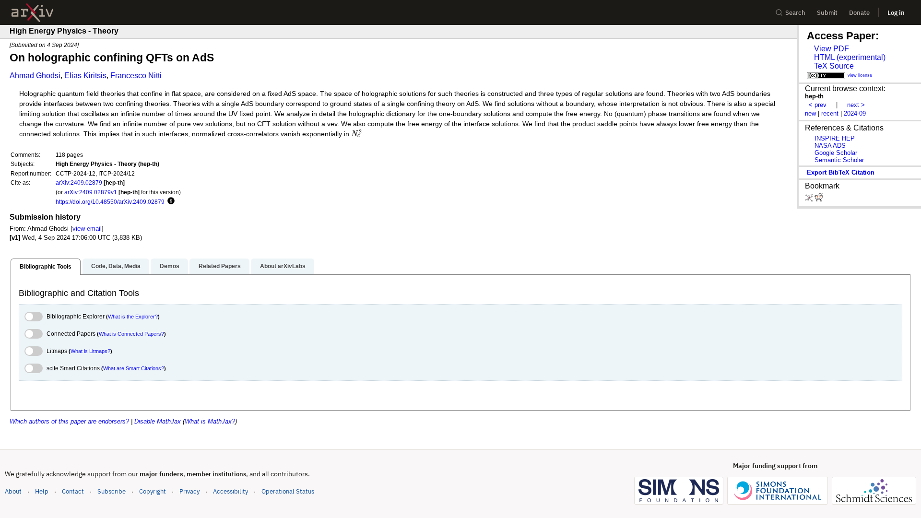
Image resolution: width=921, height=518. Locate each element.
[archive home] (32, 12)
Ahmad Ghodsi (35, 75)
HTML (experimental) (850, 57)
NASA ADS (830, 145)
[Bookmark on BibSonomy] (810, 199)
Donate (859, 13)
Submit (827, 13)
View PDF (831, 49)
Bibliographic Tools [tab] (45, 266)
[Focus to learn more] (170, 201)
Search (795, 13)
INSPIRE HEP (835, 138)
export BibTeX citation (840, 172)
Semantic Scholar (839, 160)
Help (41, 491)
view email (87, 228)
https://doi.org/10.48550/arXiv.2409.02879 (110, 202)
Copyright (152, 491)
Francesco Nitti (136, 75)
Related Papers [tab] (220, 266)
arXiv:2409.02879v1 (90, 192)
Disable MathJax (157, 421)
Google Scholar (836, 152)
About (13, 491)
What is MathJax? (210, 421)
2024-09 (855, 113)
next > (856, 104)
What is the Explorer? (133, 316)
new (810, 113)
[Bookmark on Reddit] (819, 199)
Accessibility (230, 491)
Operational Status (287, 491)
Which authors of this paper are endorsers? (69, 421)
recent (829, 113)
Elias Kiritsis (85, 75)
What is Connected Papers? (131, 334)
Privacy (189, 491)
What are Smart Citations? (133, 368)
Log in (896, 13)
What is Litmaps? (90, 351)
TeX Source (834, 66)
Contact (73, 491)
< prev (818, 104)
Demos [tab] (169, 266)
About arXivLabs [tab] (283, 266)
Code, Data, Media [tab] (116, 266)
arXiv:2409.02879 (79, 182)
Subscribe (111, 491)
